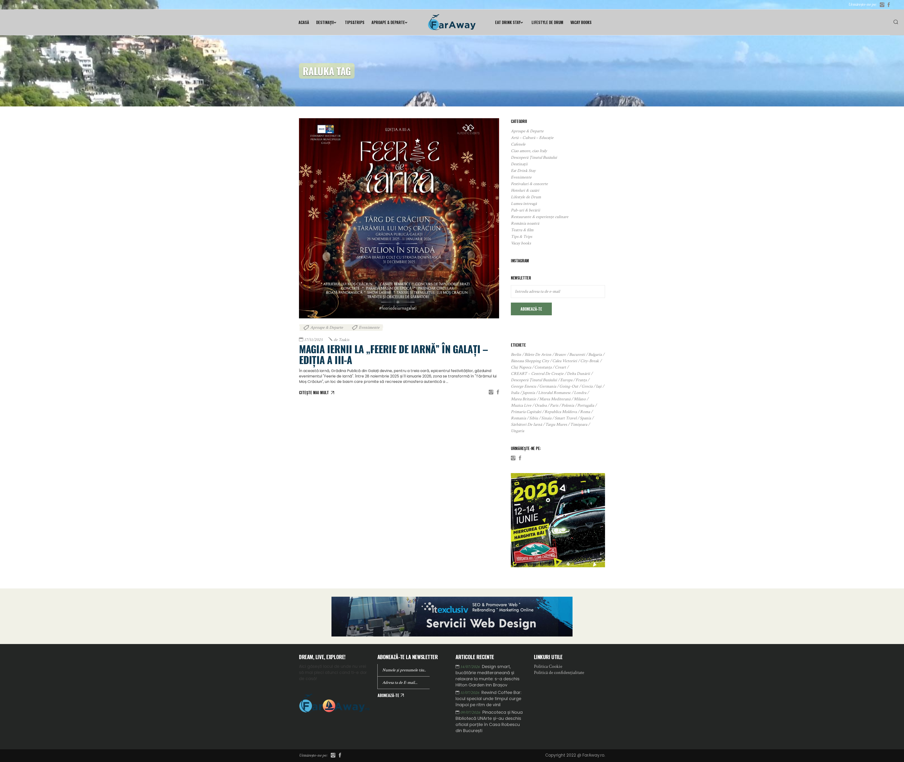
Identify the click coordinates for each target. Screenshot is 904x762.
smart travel (566, 418)
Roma (585, 411)
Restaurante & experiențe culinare (539, 216)
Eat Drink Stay (523, 170)
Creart (560, 367)
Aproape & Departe (326, 327)
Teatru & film (522, 230)
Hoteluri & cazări (525, 190)
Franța (581, 380)
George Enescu (523, 386)
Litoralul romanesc (554, 392)
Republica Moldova (561, 411)
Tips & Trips (521, 236)
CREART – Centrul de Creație (537, 373)
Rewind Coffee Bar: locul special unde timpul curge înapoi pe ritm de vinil (488, 698)
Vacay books (521, 243)
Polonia (567, 405)
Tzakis (341, 339)
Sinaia (546, 418)
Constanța (543, 367)
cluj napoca (521, 367)
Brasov (560, 354)
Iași (598, 386)
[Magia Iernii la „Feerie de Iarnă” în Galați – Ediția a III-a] (399, 218)
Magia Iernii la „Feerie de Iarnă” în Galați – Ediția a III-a (393, 354)
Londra (580, 392)
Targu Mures (556, 424)
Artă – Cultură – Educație (532, 137)
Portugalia (585, 405)
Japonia (528, 392)
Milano (580, 399)
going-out (568, 386)
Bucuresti (577, 354)
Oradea (541, 405)
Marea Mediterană (554, 399)
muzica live (521, 405)
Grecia (587, 386)
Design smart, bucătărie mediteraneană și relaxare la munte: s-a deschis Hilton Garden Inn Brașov (488, 676)
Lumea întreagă (524, 203)
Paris (554, 405)
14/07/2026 (470, 666)
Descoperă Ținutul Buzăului (534, 157)
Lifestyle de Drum (526, 197)
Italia (515, 392)
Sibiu (533, 418)
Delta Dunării (578, 373)
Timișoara (578, 424)
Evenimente (369, 327)
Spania (585, 418)
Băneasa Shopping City (530, 361)
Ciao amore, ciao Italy (529, 151)
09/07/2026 (470, 712)
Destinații (519, 164)
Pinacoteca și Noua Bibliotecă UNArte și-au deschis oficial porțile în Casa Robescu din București (489, 721)
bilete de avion (538, 354)
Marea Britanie (523, 399)
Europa (566, 380)
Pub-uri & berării (525, 210)
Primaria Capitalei (526, 411)
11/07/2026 (470, 692)
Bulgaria (595, 354)
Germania (547, 386)
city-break (589, 361)
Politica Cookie (548, 666)
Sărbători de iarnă (526, 424)
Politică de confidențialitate (559, 672)
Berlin (516, 354)
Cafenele (518, 144)
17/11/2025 (313, 339)
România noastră (525, 223)
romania (518, 418)
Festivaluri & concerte (529, 183)
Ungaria (517, 431)
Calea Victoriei (564, 361)
